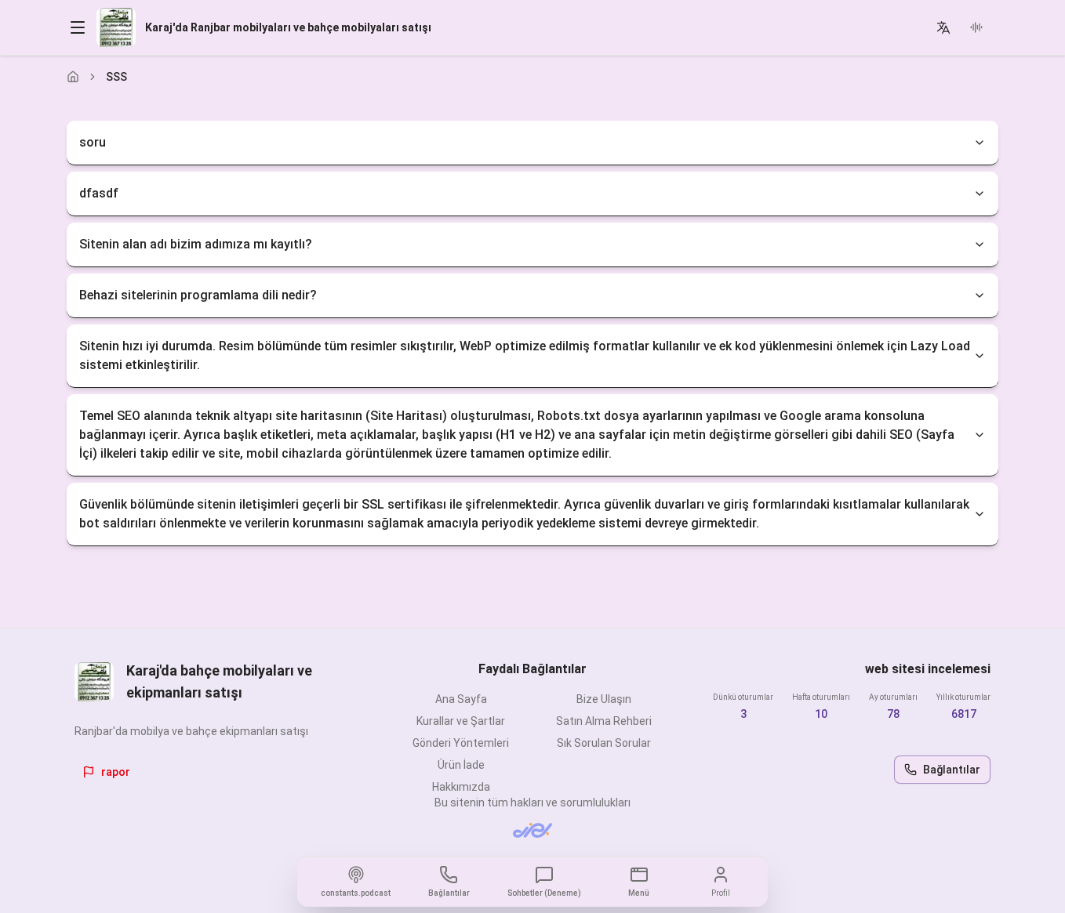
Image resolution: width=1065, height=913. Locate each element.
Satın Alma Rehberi (604, 721)
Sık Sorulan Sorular (604, 743)
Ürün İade (461, 765)
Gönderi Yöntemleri (461, 743)
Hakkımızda (461, 787)
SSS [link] (116, 77)
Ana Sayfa (461, 699)
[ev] (73, 76)
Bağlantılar (951, 769)
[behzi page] (532, 830)
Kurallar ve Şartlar (460, 721)
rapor (115, 772)
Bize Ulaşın (603, 699)
